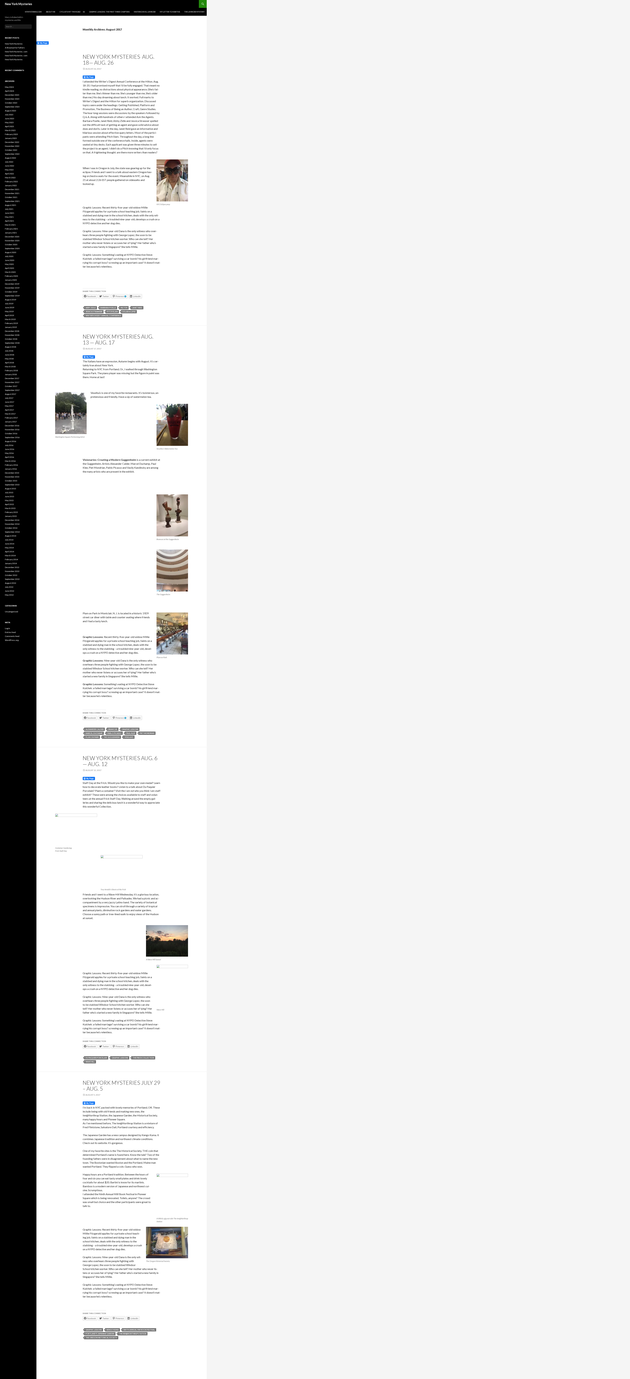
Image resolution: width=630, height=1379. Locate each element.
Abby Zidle (90, 308)
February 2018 (11, 370)
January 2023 (11, 138)
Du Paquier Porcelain (96, 1058)
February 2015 (11, 512)
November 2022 (12, 146)
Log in (7, 628)
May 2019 (9, 311)
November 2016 (12, 429)
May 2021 (9, 217)
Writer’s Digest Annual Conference (103, 315)
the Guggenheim (111, 737)
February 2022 (11, 181)
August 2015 (10, 488)
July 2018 (9, 351)
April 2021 (9, 221)
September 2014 (12, 532)
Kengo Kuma (112, 1330)
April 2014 (9, 551)
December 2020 (12, 236)
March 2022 (10, 177)
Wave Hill (90, 1062)
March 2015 (10, 508)
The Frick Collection (143, 1058)
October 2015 (11, 480)
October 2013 (11, 575)
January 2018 (11, 374)
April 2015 (9, 504)
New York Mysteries (18, 4)
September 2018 (12, 343)
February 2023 (11, 134)
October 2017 (11, 386)
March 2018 (10, 366)
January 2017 (11, 421)
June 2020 (9, 260)
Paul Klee (130, 733)
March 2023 (10, 130)
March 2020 (10, 272)
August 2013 (10, 583)
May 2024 (9, 87)
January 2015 (11, 516)
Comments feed (12, 636)
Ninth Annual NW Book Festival (139, 1330)
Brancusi (112, 729)
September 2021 (12, 201)
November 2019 (12, 288)
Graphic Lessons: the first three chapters (109, 12)
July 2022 (9, 162)
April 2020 (9, 268)
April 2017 (9, 410)
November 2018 (12, 335)
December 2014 (12, 520)
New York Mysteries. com (16, 51)
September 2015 (12, 484)
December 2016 (12, 425)
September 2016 (12, 437)
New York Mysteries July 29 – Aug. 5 (121, 1085)
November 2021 (12, 193)
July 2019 (9, 303)
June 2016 (9, 449)
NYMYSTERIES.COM (33, 12)
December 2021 (12, 189)
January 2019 (11, 327)
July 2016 (9, 445)
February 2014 (11, 559)
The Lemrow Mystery (194, 12)
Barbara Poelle (108, 308)
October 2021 (11, 197)
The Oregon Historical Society (101, 1338)
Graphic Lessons (130, 729)
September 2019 (12, 295)
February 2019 (11, 323)
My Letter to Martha (170, 12)
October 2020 (11, 244)
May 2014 (9, 547)
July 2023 (9, 114)
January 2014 (11, 563)
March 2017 (10, 414)
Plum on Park (92, 737)
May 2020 (9, 264)
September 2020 (12, 248)
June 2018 (9, 354)
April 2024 (9, 91)
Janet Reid (137, 308)
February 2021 (11, 229)
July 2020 (9, 256)
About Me (50, 12)
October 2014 (11, 528)
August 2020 (10, 252)
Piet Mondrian (147, 733)
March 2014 (10, 555)
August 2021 (10, 205)
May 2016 (9, 453)
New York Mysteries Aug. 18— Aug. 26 (118, 59)
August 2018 (10, 347)
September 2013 (12, 579)
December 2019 (12, 284)
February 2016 (11, 465)
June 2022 (9, 166)
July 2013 (9, 587)
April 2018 (9, 362)
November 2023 (12, 99)
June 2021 (9, 213)
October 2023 (11, 103)
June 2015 (9, 496)
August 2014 (10, 536)
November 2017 (12, 382)
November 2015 (12, 477)
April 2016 (9, 457)
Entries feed (10, 632)
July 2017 (9, 398)
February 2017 (11, 417)
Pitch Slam (112, 312)
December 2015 (12, 473)
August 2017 (10, 394)
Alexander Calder (94, 729)
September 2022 (12, 154)
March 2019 (10, 319)
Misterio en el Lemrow (145, 12)
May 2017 (9, 406)
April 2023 (9, 126)
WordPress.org (12, 640)
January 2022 (11, 185)
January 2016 (11, 469)
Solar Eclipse (129, 312)
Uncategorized (11, 611)
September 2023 (12, 106)
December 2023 (12, 95)
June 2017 (9, 402)
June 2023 (9, 118)
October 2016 (11, 433)
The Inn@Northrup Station (132, 1334)
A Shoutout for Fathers (15, 47)
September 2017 (12, 390)
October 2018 (11, 339)
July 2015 (9, 492)
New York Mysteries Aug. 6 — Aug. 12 (120, 761)
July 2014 (9, 540)
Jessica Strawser (93, 312)
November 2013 (12, 571)
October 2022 (11, 150)
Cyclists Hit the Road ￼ (72, 12)
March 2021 (10, 225)
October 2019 (11, 291)
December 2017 (12, 378)
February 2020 (11, 276)
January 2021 (11, 232)
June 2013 (9, 591)
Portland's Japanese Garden (99, 1334)
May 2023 (9, 122)
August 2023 (10, 110)
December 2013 (12, 567)
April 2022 (9, 173)
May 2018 (9, 358)
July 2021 (9, 209)
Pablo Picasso (114, 733)
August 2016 (10, 441)
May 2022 (9, 169)
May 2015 (9, 500)
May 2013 (9, 595)
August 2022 (10, 158)
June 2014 (9, 543)
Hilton (124, 308)
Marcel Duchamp (94, 733)
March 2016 (10, 461)
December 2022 (12, 142)
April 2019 (9, 315)
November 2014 (12, 524)
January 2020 (11, 280)
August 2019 (10, 299)
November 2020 (12, 240)
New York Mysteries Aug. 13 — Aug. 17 (118, 339)
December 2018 (12, 331)
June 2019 (9, 307)
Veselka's (128, 737)
